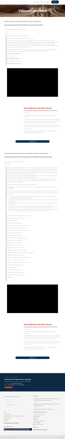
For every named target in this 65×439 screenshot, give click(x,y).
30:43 (8, 225)
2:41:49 (8, 274)
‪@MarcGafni (11, 188)
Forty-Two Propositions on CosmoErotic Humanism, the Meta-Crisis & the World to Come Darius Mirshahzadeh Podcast (47, 399)
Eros (34, 425)
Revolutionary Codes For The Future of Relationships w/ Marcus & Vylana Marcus (22, 21)
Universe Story (36, 417)
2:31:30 (8, 272)
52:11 (8, 240)
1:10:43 (8, 250)
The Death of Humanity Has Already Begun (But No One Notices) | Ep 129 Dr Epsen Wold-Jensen (46, 404)
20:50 (8, 220)
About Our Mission (7, 414)
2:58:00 (8, 277)
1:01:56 (8, 242)
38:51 (8, 232)
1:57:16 (8, 264)
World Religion (36, 427)
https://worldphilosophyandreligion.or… (14, 53)
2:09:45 (8, 267)
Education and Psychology (38, 424)
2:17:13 (8, 269)
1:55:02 (8, 262)
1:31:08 (8, 255)
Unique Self (35, 419)
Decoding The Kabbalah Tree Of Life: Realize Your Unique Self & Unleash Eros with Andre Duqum (26, 153)
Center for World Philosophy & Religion (11, 437)
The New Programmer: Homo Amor (38, 421)
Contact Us (6, 420)
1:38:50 (8, 257)
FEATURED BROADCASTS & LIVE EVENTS (11, 423)
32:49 (8, 228)
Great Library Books (7, 417)
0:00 (7, 215)
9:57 (7, 218)
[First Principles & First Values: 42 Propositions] (13, 107)
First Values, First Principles (38, 414)
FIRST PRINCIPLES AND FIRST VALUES (38, 108)
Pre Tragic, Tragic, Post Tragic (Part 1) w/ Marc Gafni (43, 409)
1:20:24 (8, 252)
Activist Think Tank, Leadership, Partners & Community (14, 416)
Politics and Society (36, 422)
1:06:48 (8, 245)
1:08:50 (8, 247)
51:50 (8, 237)
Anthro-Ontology (36, 416)
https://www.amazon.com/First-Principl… (14, 63)
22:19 (8, 223)
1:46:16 (8, 260)
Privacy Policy (6, 419)
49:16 (8, 235)
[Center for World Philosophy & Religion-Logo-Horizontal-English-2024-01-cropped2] (9, 0)
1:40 (11, 215)
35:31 (8, 230)
